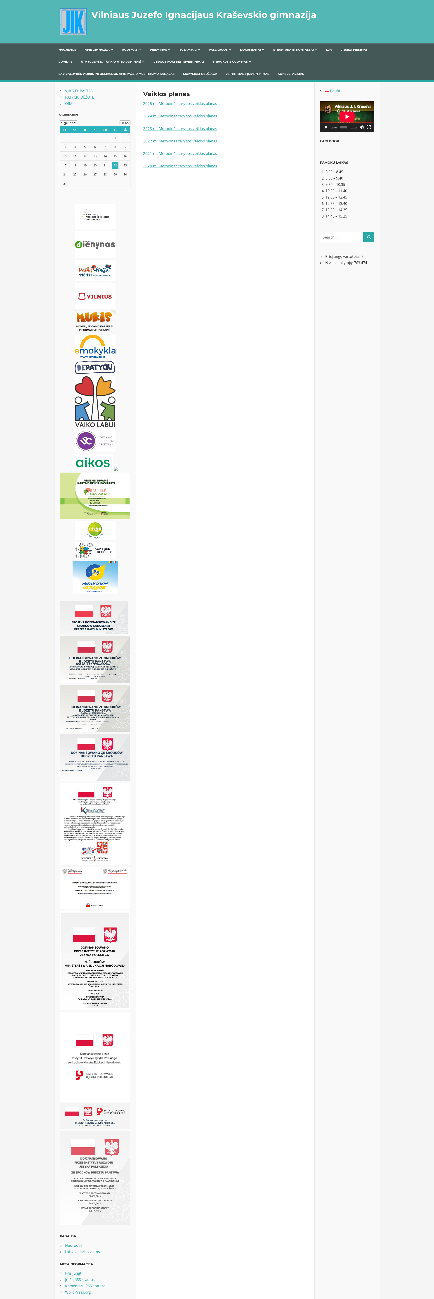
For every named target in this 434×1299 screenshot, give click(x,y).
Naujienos (67, 49)
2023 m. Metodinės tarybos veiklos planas (180, 128)
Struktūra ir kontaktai (293, 49)
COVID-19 (65, 61)
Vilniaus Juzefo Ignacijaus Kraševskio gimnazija (203, 14)
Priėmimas (158, 49)
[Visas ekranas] (368, 127)
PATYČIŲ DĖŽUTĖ (79, 97)
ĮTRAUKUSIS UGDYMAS (230, 61)
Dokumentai (250, 49)
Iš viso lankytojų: (339, 262)
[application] (347, 116)
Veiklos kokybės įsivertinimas (179, 61)
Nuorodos (74, 1245)
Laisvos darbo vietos (82, 1251)
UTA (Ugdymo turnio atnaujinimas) (111, 61)
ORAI (69, 103)
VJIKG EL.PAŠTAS (79, 90)
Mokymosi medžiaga (200, 74)
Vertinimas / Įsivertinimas (247, 74)
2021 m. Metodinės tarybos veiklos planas (180, 153)
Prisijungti (73, 1273)
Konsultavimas (291, 74)
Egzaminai (188, 49)
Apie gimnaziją (97, 49)
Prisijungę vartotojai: (343, 256)
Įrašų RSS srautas (80, 1279)
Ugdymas (129, 49)
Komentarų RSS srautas (85, 1285)
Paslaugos (218, 49)
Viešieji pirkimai (353, 49)
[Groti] (326, 127)
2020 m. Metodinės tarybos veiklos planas (180, 165)
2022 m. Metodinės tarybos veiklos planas (180, 141)
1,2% (329, 49)
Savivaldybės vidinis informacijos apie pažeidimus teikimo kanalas (117, 74)
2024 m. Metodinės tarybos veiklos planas (180, 115)
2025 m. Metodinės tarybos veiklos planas (180, 103)
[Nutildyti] (361, 127)
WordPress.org (78, 1292)
